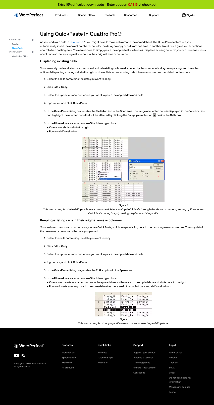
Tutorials (15, 44)
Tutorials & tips (105, 358)
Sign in (190, 15)
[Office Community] (23, 355)
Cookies (173, 363)
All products (68, 368)
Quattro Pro (76, 42)
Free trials (67, 363)
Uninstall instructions (144, 368)
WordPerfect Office (20, 56)
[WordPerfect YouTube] (16, 355)
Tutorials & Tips (15, 40)
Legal (172, 373)
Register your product (144, 353)
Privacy (173, 358)
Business (102, 353)
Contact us (139, 373)
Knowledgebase (141, 363)
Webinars (103, 363)
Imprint (172, 392)
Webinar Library (15, 52)
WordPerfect (68, 353)
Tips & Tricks (17, 48)
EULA (172, 368)
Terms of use (175, 353)
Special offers (69, 358)
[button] (62, 15)
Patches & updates (143, 358)
